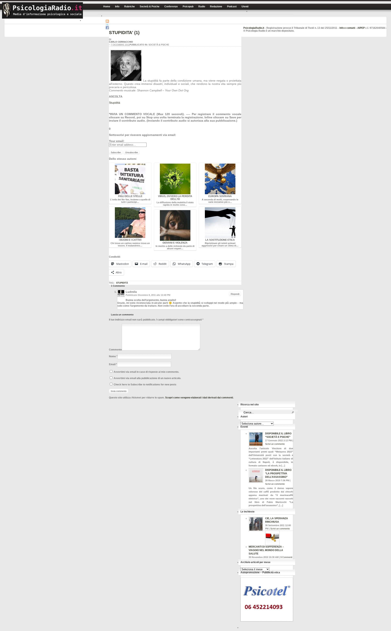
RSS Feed (107, 21)
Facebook (107, 27)
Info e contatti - (348, 28)
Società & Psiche (149, 6)
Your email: (116, 141)
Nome (112, 356)
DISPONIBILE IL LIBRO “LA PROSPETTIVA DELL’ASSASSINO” (278, 473)
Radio (201, 6)
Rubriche (129, 6)
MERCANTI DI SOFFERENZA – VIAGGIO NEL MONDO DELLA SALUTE (266, 550)
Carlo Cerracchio (121, 42)
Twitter (107, 24)
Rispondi (235, 294)
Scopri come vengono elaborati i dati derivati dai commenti (199, 397)
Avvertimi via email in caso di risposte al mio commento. (146, 371)
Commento (115, 349)
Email (112, 364)
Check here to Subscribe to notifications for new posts (144, 384)
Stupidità (114, 102)
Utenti (245, 6)
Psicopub (188, 6)
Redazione (216, 6)
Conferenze (171, 6)
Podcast (232, 6)
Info (117, 6)
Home (106, 6)
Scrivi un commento (275, 444)
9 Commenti (286, 557)
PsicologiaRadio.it (42, 10)
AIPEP (361, 28)
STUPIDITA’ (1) (124, 32)
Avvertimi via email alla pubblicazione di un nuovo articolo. (147, 378)
